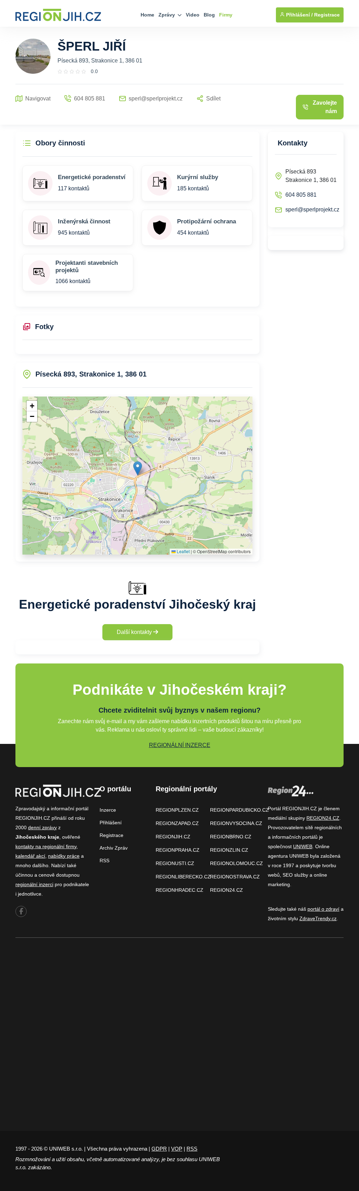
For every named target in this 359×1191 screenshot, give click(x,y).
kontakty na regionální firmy (45, 846)
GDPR (159, 1149)
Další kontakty (135, 632)
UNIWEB (302, 846)
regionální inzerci (34, 884)
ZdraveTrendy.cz (318, 918)
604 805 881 (301, 195)
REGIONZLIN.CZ (229, 850)
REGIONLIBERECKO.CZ (183, 876)
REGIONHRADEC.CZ (179, 890)
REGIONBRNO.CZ (230, 836)
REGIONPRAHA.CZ (177, 850)
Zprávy (167, 15)
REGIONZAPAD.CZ (177, 823)
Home (147, 15)
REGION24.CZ (226, 890)
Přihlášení (111, 822)
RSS (104, 860)
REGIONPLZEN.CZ (177, 810)
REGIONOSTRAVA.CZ (235, 876)
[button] (137, 468)
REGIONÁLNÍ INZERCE (179, 745)
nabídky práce (64, 856)
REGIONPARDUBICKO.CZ (239, 810)
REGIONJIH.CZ (173, 836)
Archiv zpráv (114, 848)
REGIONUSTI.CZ (175, 863)
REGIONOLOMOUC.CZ (236, 863)
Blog (209, 15)
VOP (176, 1149)
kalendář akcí (30, 856)
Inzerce (108, 810)
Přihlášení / (299, 15)
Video (192, 15)
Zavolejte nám (325, 107)
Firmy (225, 15)
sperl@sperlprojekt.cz (312, 209)
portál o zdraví (323, 909)
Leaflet (183, 551)
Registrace (327, 15)
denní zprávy (42, 827)
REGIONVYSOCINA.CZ (236, 823)
